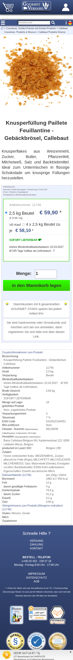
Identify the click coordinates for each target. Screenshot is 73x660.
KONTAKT (36, 548)
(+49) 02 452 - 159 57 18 (36, 561)
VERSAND (36, 540)
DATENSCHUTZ (36, 577)
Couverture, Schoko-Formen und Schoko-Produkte (31, 28)
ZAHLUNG (36, 544)
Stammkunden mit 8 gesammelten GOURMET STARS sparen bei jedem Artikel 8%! (36, 309)
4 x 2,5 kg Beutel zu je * (34, 227)
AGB (36, 581)
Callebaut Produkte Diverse (52, 32)
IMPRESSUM (36, 573)
